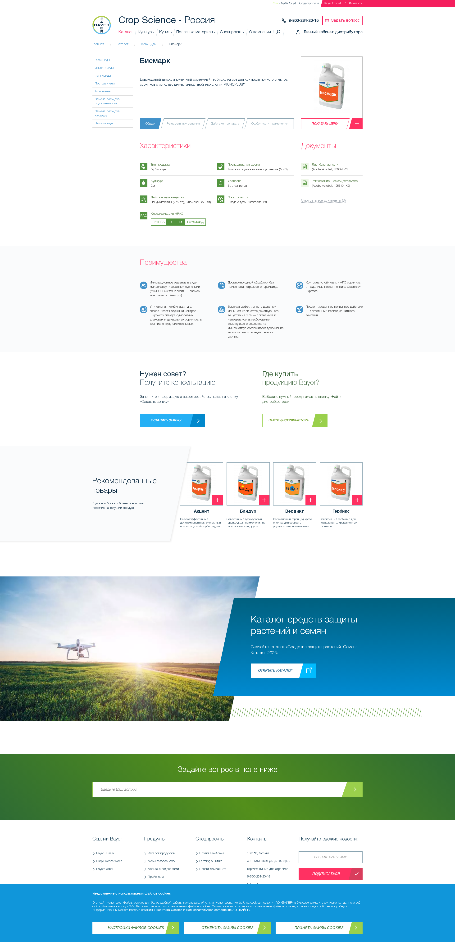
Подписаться (326, 874)
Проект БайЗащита (212, 869)
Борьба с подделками (163, 869)
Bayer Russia (105, 853)
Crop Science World (109, 861)
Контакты (356, 3)
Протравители (105, 83)
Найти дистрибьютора (288, 420)
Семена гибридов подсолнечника (107, 101)
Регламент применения (183, 123)
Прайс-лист (156, 877)
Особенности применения (269, 123)
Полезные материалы (195, 32)
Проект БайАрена (211, 853)
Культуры (146, 32)
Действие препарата (225, 123)
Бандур (248, 512)
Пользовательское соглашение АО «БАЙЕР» (218, 910)
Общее (150, 123)
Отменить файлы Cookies (227, 928)
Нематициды (104, 123)
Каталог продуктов (161, 853)
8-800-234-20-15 (303, 21)
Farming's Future (210, 861)
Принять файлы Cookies (319, 928)
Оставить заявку (166, 420)
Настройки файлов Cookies (136, 928)
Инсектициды (104, 68)
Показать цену (324, 123)
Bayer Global (332, 3)
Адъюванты (103, 91)
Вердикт (294, 512)
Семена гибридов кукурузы (107, 113)
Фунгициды (103, 75)
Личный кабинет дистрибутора (333, 32)
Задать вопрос (345, 20)
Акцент (201, 512)
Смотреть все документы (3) (323, 200)
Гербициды (102, 60)
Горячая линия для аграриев (267, 873)
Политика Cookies (169, 910)
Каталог (125, 32)
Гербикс (341, 512)
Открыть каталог (275, 670)
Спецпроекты (232, 32)
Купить (165, 32)
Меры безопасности (162, 861)
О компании (260, 32)
